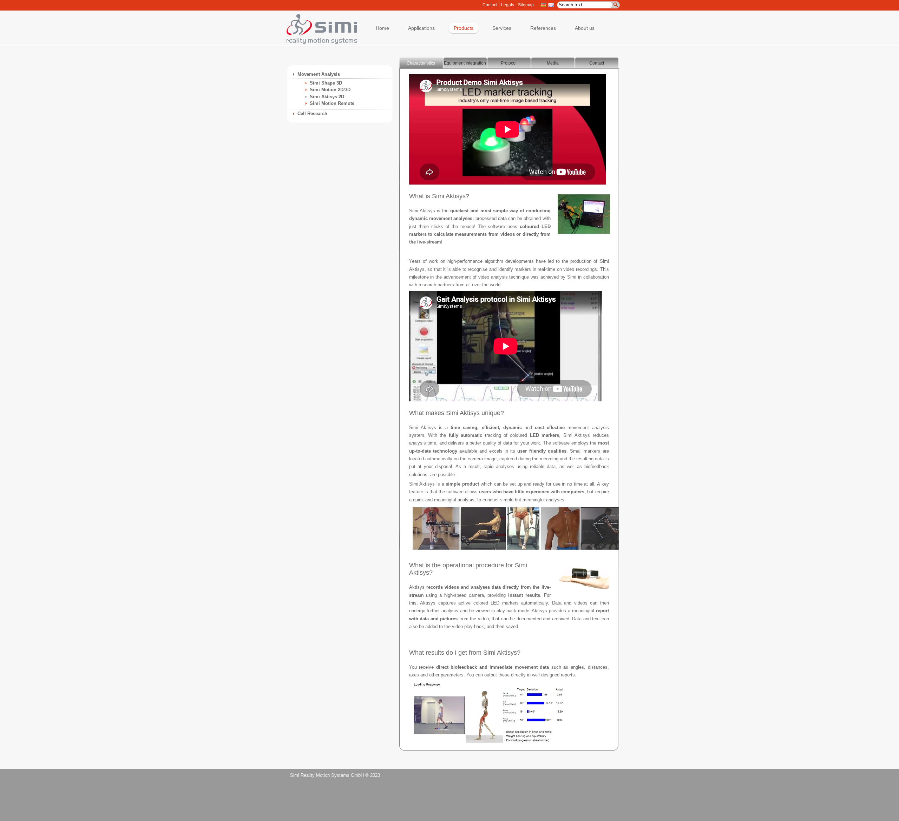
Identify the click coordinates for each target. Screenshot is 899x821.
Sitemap (526, 4)
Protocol (509, 63)
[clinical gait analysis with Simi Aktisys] (488, 745)
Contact (490, 4)
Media (553, 63)
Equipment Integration (465, 63)
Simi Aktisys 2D (327, 96)
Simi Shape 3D (326, 83)
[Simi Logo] (318, 42)
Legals (507, 4)
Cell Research (312, 113)
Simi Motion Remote (332, 103)
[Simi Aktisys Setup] (584, 235)
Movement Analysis (318, 74)
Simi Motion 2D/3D (330, 89)
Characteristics (421, 63)
